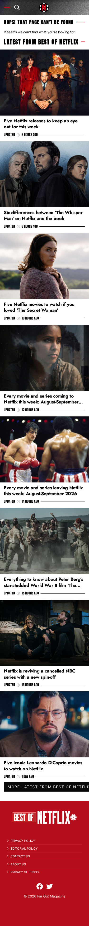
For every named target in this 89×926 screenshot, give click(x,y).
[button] (7, 7)
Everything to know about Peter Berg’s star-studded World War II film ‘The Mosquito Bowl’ (43, 585)
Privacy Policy (22, 841)
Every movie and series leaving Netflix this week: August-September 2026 (43, 490)
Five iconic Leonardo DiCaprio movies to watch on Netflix (43, 765)
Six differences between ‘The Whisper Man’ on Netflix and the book (43, 215)
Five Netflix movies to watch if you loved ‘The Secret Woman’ (39, 307)
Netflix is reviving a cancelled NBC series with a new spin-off (39, 674)
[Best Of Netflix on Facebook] (39, 886)
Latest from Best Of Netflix (41, 42)
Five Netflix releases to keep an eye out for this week (41, 123)
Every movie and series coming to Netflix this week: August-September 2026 (41, 402)
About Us (18, 864)
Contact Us (20, 856)
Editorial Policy (24, 848)
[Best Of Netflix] (44, 7)
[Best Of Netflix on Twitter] (49, 886)
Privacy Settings (24, 872)
